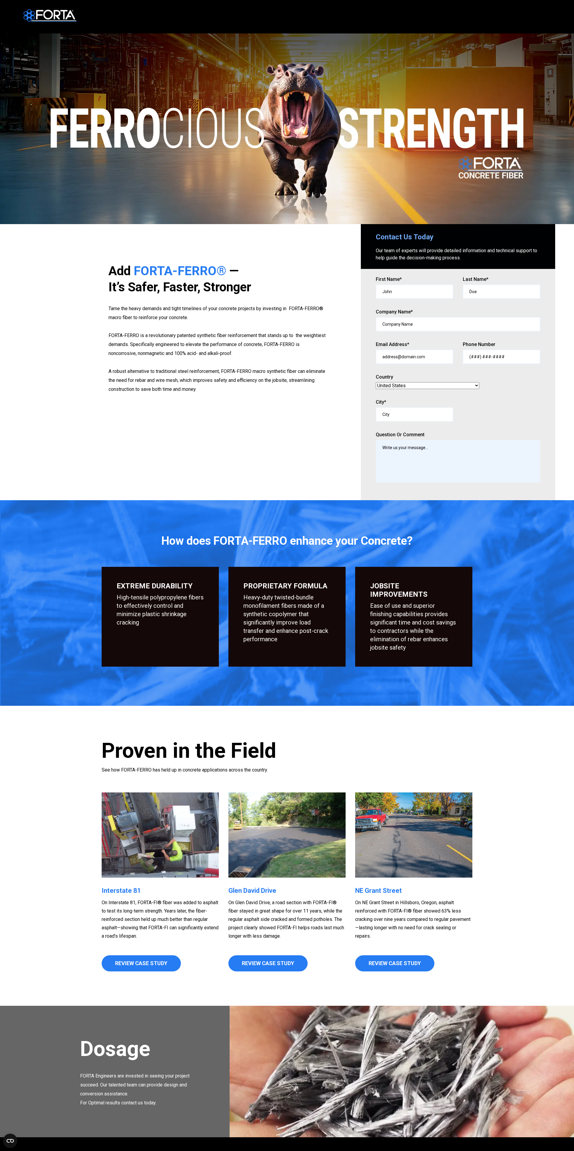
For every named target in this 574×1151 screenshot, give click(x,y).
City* (381, 402)
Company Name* (394, 312)
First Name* (389, 279)
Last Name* (475, 279)
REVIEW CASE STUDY (141, 963)
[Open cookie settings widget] (10, 1141)
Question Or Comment (400, 434)
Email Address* (392, 344)
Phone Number (479, 344)
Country (384, 377)
